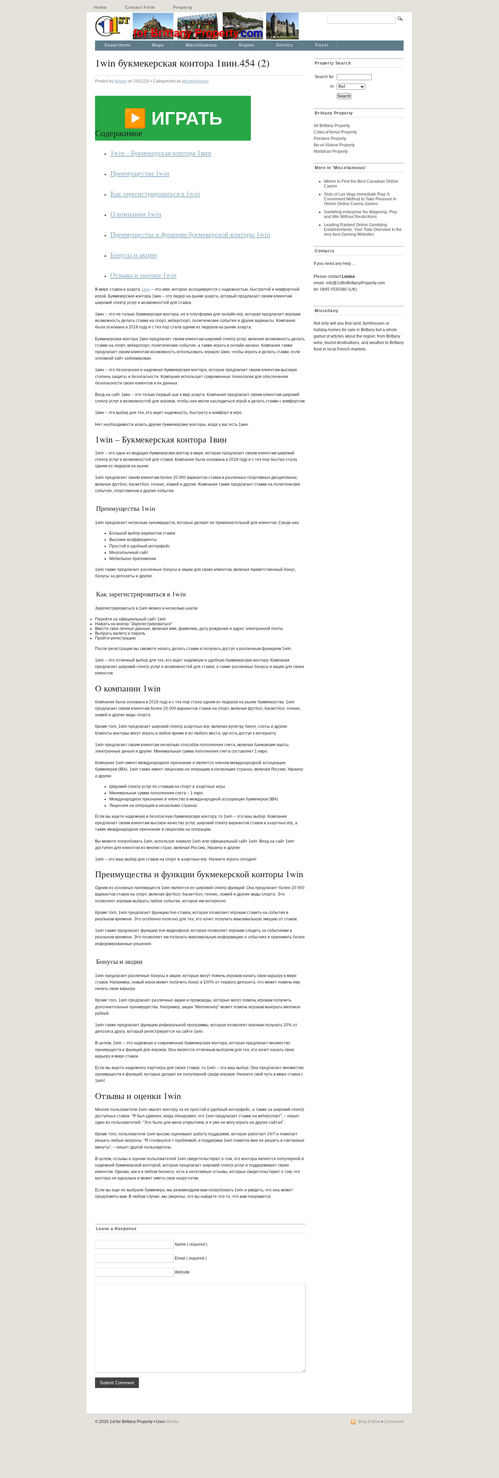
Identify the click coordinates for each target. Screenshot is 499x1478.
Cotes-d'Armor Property (335, 132)
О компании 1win (135, 213)
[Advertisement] (356, 405)
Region (246, 45)
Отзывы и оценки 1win (143, 275)
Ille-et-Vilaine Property (334, 145)
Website (182, 1272)
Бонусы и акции (133, 254)
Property (182, 7)
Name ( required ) (191, 1244)
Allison (120, 81)
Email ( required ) (191, 1258)
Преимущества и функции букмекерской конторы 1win (190, 234)
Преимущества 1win (139, 173)
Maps (158, 45)
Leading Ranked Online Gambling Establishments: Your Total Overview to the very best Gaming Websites (363, 229)
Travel (321, 45)
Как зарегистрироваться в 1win (155, 193)
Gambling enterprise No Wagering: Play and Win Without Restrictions (360, 214)
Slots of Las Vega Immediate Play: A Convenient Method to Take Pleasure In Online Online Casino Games (360, 199)
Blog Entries (369, 1421)
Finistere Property (330, 138)
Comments (394, 1421)
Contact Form (140, 7)
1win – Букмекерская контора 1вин (160, 152)
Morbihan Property (331, 151)
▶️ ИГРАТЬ (173, 118)
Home (100, 7)
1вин (145, 289)
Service (284, 45)
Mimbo (172, 1421)
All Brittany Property (332, 125)
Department (117, 45)
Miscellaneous (201, 45)
